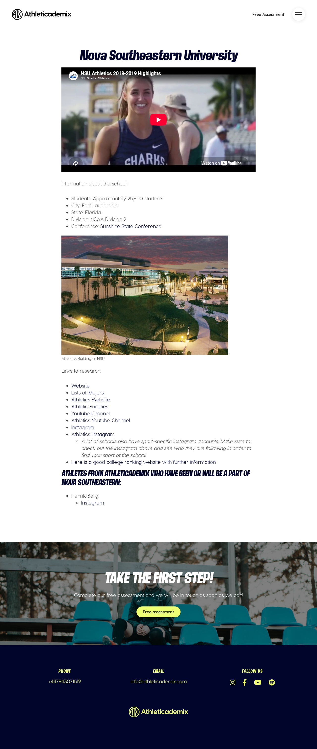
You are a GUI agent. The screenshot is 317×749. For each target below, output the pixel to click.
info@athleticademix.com (159, 681)
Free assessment (158, 611)
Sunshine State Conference (130, 226)
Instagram (82, 427)
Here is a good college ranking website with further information (143, 462)
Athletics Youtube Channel (100, 420)
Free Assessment (268, 14)
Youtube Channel (90, 413)
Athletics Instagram (92, 434)
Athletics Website (90, 399)
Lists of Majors (87, 392)
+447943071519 (65, 681)
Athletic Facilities (89, 406)
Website (80, 386)
